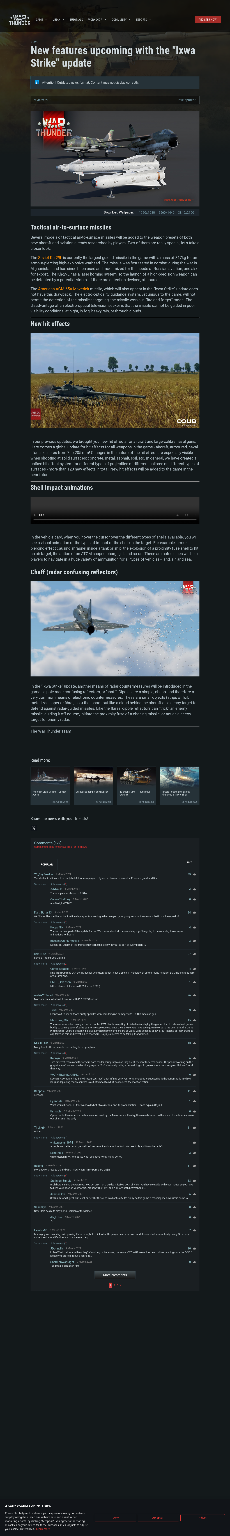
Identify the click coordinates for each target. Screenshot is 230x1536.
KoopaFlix (56, 927)
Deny (115, 1517)
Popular (47, 864)
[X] (34, 828)
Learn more (43, 1529)
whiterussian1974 (61, 1142)
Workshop (95, 19)
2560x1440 (166, 212)
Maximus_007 (59, 1020)
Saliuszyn (40, 1207)
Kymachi (55, 1111)
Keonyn (55, 1058)
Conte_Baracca (59, 969)
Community (119, 19)
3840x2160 (186, 212)
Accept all (158, 1517)
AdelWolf (56, 889)
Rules (189, 862)
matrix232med (43, 995)
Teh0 (53, 1010)
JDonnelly (56, 1248)
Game (39, 19)
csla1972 (40, 954)
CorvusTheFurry (60, 899)
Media (56, 19)
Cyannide (56, 1101)
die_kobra (56, 1217)
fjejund (38, 1165)
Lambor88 (40, 1230)
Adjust (202, 1517)
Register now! (208, 19)
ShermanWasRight (62, 1262)
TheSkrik (39, 1127)
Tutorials (76, 19)
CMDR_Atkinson (60, 982)
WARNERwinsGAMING (64, 1074)
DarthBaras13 (43, 912)
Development (186, 100)
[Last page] (159, 1285)
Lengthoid (56, 1153)
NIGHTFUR (41, 1043)
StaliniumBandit (60, 1180)
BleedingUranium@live (64, 940)
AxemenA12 (58, 1194)
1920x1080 (147, 212)
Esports (141, 19)
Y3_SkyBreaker (43, 874)
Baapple (39, 1091)
